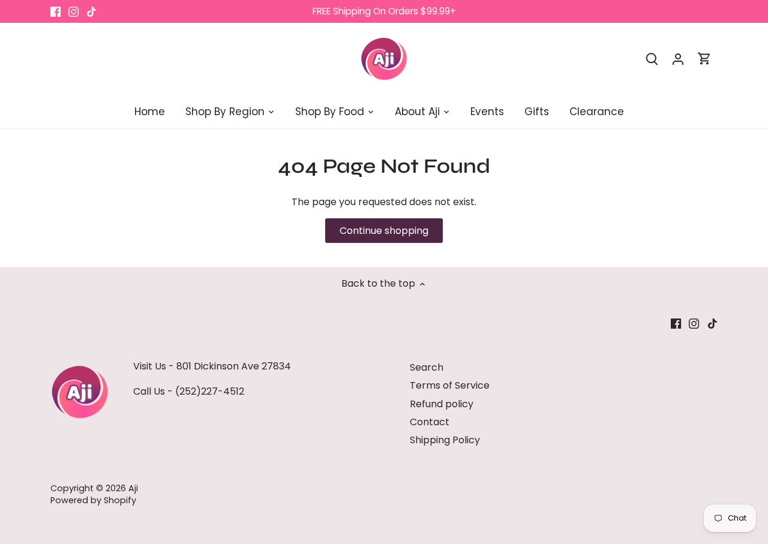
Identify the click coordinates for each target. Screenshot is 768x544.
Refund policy (441, 404)
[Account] (678, 58)
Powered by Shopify (93, 500)
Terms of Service (450, 385)
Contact (429, 422)
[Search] (651, 58)
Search (426, 367)
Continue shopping (384, 231)
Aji (133, 488)
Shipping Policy (445, 440)
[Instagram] (73, 11)
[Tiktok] (91, 11)
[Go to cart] (704, 58)
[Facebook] (55, 11)
